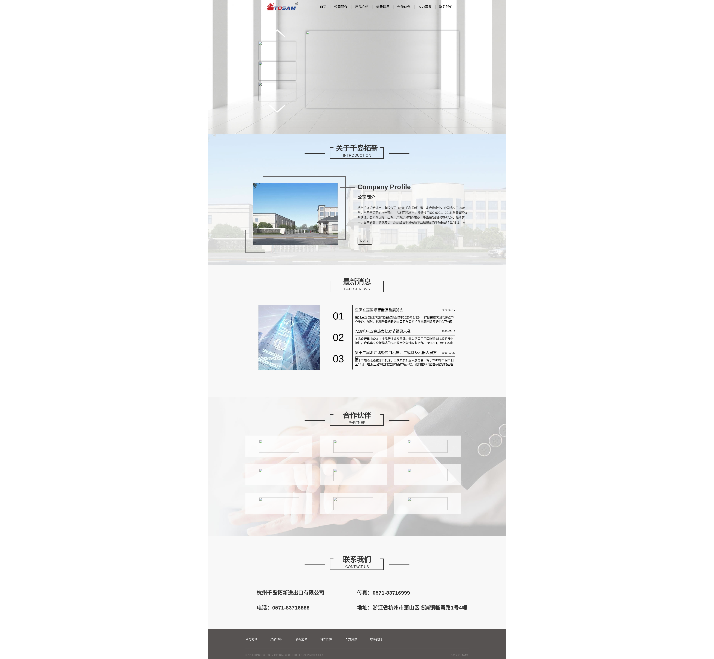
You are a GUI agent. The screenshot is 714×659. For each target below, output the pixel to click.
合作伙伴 (404, 7)
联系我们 (446, 7)
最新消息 (383, 7)
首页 (323, 7)
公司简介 (341, 7)
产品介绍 (362, 7)
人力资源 (425, 7)
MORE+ (365, 240)
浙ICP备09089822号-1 (314, 655)
